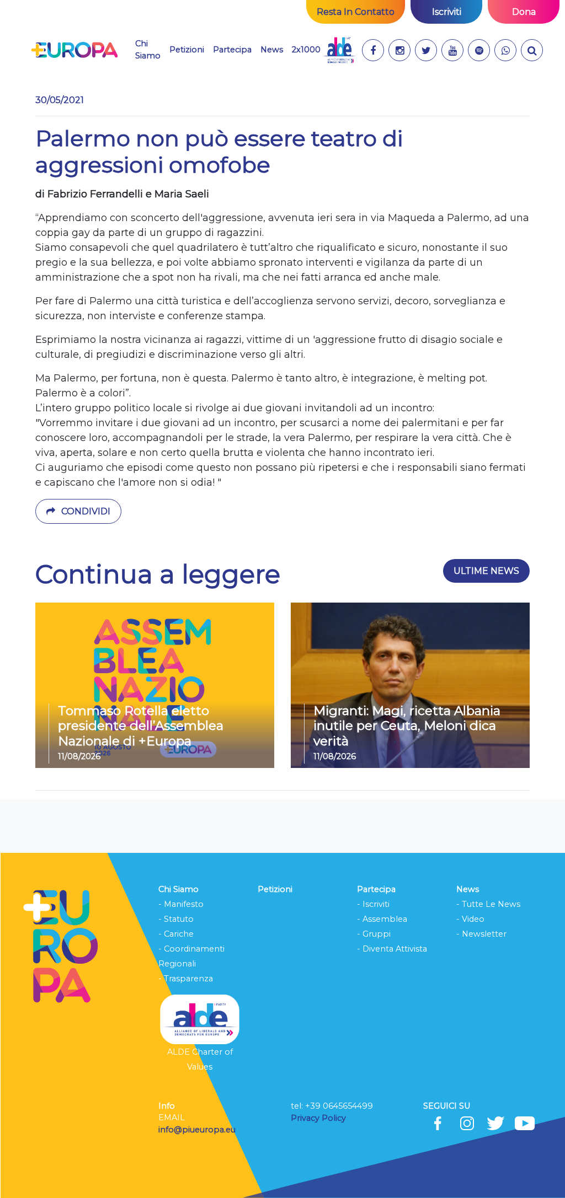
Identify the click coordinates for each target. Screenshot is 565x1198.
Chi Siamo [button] (148, 50)
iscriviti (446, 12)
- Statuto (176, 919)
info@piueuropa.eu (197, 1130)
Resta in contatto (356, 12)
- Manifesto (181, 904)
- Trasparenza (185, 979)
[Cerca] (532, 50)
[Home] (74, 50)
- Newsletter (481, 934)
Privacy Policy (319, 1118)
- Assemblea (382, 919)
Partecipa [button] (232, 50)
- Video (470, 919)
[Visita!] (373, 50)
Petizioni (186, 50)
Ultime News (486, 571)
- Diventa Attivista (392, 949)
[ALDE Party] (339, 50)
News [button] (271, 49)
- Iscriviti (373, 904)
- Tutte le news (488, 904)
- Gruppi (374, 934)
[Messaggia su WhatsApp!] (505, 50)
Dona (524, 12)
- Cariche (176, 934)
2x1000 (306, 50)
